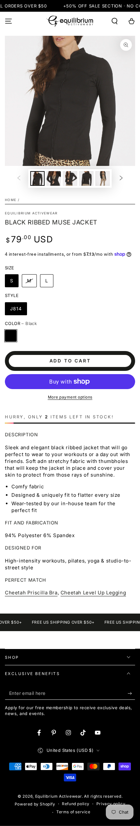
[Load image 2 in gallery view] (54, 178)
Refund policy (76, 803)
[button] (114, 21)
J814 (16, 308)
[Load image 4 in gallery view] (86, 178)
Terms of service (73, 811)
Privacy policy (110, 803)
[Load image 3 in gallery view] (70, 178)
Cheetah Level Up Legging (93, 592)
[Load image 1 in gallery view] (37, 178)
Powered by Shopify (35, 804)
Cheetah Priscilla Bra (31, 592)
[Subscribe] (131, 693)
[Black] (11, 336)
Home (10, 200)
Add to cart (70, 360)
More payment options (70, 397)
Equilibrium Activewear (31, 213)
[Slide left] (19, 178)
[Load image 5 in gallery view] (102, 178)
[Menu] (8, 21)
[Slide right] (121, 178)
